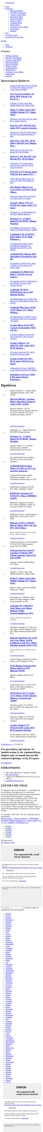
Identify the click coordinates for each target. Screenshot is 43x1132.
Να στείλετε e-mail (8, 842)
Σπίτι (7, 7)
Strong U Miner (16, 21)
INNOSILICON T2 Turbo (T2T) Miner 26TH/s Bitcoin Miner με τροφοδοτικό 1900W (23, 697)
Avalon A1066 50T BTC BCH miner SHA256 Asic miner (22, 361)
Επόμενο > (9, 744)
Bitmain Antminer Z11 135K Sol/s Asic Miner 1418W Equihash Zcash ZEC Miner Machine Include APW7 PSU (23, 642)
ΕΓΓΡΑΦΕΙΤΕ (6, 763)
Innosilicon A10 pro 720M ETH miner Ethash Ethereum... (22, 377)
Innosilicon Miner (16, 17)
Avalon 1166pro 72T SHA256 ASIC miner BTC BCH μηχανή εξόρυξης (22, 727)
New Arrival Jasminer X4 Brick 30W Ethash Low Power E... (22, 96)
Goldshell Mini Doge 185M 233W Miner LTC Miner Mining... (22, 310)
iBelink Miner (15, 25)
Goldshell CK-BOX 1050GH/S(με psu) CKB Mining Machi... (21, 292)
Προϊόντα (9, 9)
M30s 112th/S (33, 821)
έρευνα (12, 426)
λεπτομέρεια (19, 426)
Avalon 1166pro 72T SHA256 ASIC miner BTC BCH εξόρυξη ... (22, 345)
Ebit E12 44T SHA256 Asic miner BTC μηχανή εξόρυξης (23, 126)
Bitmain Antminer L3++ (18, 821)
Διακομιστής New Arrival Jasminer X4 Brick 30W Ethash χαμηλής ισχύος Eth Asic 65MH (23, 554)
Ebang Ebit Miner (16, 19)
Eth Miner (4, 821)
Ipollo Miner (14, 29)
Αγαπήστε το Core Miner (19, 27)
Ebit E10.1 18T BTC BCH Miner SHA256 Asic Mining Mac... (23, 143)
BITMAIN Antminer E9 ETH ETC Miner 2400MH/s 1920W (23, 495)
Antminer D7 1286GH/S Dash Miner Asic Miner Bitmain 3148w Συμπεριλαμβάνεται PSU (21, 609)
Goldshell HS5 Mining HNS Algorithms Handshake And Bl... (23, 256)
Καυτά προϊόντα (7, 818)
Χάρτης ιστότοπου (21, 818)
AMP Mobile (34, 818)
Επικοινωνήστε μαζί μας (14, 37)
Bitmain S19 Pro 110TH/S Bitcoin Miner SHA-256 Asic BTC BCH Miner (23, 525)
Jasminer (13, 31)
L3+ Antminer (9, 823)
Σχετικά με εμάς (11, 35)
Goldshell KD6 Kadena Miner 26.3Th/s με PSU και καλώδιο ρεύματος (23, 468)
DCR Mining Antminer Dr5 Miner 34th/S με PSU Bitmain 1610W (23, 668)
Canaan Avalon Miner (18, 15)
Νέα (7, 33)
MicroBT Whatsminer (18, 13)
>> (14, 744)
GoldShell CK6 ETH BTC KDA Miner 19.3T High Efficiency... (22, 236)
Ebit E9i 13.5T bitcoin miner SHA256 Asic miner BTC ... (23, 173)
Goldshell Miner (16, 23)
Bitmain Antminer (16, 11)
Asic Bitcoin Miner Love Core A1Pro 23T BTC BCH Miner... (23, 189)
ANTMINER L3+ (22, 823)
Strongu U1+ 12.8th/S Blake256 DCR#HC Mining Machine (23, 221)
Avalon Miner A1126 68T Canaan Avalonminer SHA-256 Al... (23, 327)
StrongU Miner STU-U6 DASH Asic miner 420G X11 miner (23, 205)
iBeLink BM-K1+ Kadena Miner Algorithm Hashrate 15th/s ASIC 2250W (22, 401)
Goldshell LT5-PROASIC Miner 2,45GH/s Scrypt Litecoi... (22, 274)
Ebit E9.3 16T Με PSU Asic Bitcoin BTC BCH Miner (23, 157)
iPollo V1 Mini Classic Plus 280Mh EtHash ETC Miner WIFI (23, 112)
